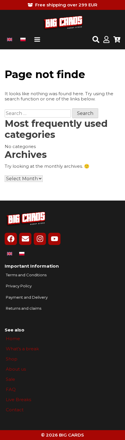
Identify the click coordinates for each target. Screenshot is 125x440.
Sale (10, 379)
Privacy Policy (19, 286)
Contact (15, 409)
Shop (11, 359)
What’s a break (22, 348)
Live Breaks (18, 399)
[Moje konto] (106, 40)
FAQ (11, 389)
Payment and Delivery (27, 297)
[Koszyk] (116, 40)
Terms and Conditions (26, 275)
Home (13, 338)
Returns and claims (23, 308)
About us (16, 369)
